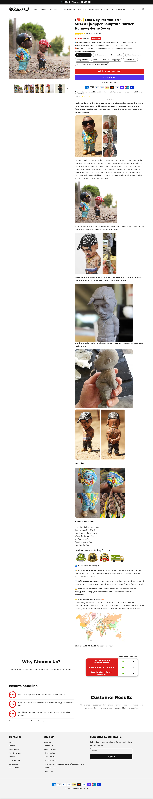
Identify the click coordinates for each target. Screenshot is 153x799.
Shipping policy (50, 760)
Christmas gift (15, 760)
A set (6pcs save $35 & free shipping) (92, 64)
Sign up (111, 757)
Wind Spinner (14, 749)
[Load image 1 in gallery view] (18, 88)
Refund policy (49, 757)
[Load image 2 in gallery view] (29, 88)
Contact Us (13, 764)
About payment (50, 749)
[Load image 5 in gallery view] (60, 88)
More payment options (109, 82)
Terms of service (51, 768)
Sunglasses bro (83, 55)
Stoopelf (73, 788)
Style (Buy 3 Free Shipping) (85, 52)
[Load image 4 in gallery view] (49, 88)
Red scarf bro (100, 55)
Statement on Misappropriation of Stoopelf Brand (64, 764)
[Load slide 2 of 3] (109, 99)
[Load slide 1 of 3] (108, 99)
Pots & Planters (15, 753)
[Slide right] (67, 88)
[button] (81, 9)
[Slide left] (11, 88)
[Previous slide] (106, 99)
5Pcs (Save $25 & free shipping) (106, 60)
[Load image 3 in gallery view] (39, 88)
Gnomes (12, 757)
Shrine (86, 788)
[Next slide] (113, 99)
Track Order (14, 768)
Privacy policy (49, 753)
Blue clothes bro (134, 55)
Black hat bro (116, 55)
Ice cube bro (130, 60)
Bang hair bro (82, 60)
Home (11, 742)
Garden (12, 746)
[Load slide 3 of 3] (111, 99)
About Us (47, 742)
